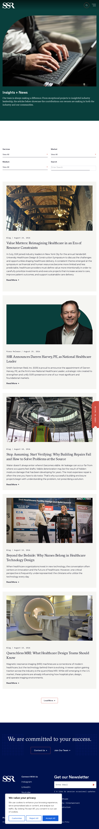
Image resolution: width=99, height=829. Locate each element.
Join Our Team (61, 750)
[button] (9, 5)
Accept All (50, 818)
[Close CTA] (95, 427)
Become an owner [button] (95, 414)
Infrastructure (64, 807)
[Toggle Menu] (94, 5)
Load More (48, 700)
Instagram (26, 782)
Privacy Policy (64, 822)
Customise (17, 818)
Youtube (26, 792)
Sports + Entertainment (69, 803)
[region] (33, 809)
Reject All (33, 818)
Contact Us (39, 750)
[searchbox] (3, 154)
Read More (11, 280)
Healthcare (63, 799)
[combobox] (25, 155)
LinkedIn (25, 787)
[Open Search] (86, 5)
